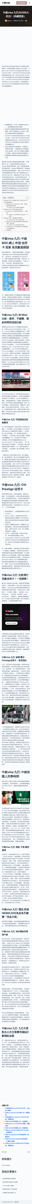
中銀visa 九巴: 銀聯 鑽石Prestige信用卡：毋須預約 (18, 215)
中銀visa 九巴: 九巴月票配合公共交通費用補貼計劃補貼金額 (17, 227)
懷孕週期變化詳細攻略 (9, 1178)
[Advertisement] (16, 47)
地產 (26, 20)
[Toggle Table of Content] (26, 198)
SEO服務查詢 (21, 3)
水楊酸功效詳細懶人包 (9, 1192)
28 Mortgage (6, 1165)
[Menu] (29, 3)
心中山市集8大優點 (8, 1185)
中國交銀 (6, 3)
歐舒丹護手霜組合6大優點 (10, 1182)
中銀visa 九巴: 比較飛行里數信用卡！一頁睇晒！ (17, 212)
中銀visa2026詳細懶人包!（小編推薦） (17, 1121)
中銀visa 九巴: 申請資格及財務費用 (16, 207)
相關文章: (9, 230)
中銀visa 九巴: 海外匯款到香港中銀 (16, 224)
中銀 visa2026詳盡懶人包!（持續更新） (17, 1128)
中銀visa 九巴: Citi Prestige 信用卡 (13, 209)
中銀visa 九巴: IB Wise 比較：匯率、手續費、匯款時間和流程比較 (17, 204)
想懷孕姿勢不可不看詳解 (10, 1189)
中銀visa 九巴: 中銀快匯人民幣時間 (13, 218)
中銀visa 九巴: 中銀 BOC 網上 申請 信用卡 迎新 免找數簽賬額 (15, 201)
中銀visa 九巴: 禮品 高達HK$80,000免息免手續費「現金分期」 (17, 222)
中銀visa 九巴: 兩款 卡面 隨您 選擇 (16, 219)
